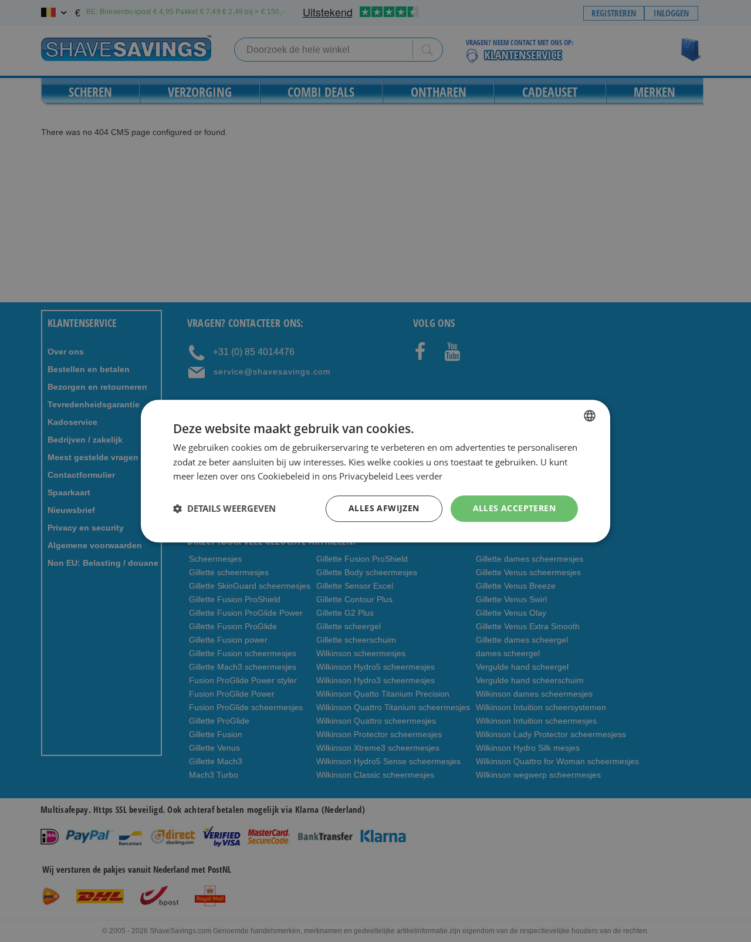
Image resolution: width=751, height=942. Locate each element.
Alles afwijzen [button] (384, 508)
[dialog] (375, 471)
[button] (224, 508)
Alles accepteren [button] (514, 508)
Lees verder (418, 476)
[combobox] (590, 415)
